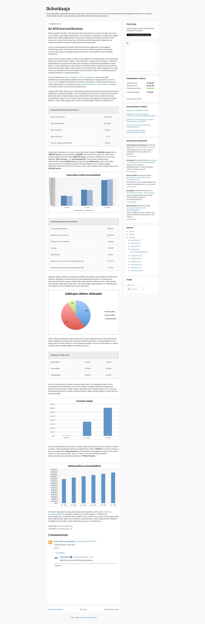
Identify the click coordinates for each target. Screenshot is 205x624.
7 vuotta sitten (131, 156)
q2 (71, 529)
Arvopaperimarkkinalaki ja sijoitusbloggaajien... (135, 209)
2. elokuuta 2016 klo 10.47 (86, 541)
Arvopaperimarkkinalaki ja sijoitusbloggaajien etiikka (135, 131)
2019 (131, 231)
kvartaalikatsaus (63, 529)
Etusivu (83, 609)
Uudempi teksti (55, 609)
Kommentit (133, 289)
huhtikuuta (135, 261)
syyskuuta (135, 246)
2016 (131, 237)
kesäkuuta (135, 256)
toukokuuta (135, 258)
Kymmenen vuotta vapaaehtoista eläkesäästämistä (138, 126)
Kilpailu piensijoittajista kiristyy (137, 110)
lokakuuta (134, 243)
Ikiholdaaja (58, 8)
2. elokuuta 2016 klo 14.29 (83, 557)
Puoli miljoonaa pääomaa (64, 541)
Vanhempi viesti (111, 609)
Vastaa (56, 548)
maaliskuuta (135, 265)
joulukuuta (135, 240)
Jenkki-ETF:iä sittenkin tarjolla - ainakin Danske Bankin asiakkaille (140, 120)
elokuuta (134, 249)
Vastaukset (60, 553)
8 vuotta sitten (131, 171)
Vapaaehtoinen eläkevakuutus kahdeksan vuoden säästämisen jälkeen (141, 115)
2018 (131, 234)
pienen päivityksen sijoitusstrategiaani (79, 77)
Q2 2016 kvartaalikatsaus (139, 252)
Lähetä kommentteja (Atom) (86, 617)
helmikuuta (135, 267)
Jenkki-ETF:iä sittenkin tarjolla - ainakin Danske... (141, 191)
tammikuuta (135, 270)
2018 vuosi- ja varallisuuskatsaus (144, 147)
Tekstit (131, 285)
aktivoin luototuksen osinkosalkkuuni (95, 84)
